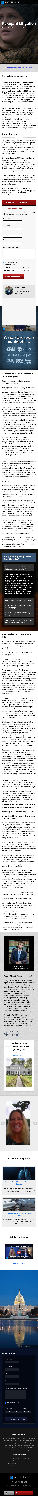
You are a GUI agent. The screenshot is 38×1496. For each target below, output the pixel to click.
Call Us (9, 1493)
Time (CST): (26, 267)
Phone (5, 240)
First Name (6, 218)
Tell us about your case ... (11, 247)
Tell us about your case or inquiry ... (16, 1388)
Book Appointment (25, 1493)
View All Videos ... (19, 1263)
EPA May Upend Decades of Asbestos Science (19, 1183)
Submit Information (12, 277)
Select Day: (6, 267)
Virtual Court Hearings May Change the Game (19, 1214)
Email (4, 233)
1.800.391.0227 (22, 203)
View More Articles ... (19, 1231)
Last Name (6, 226)
